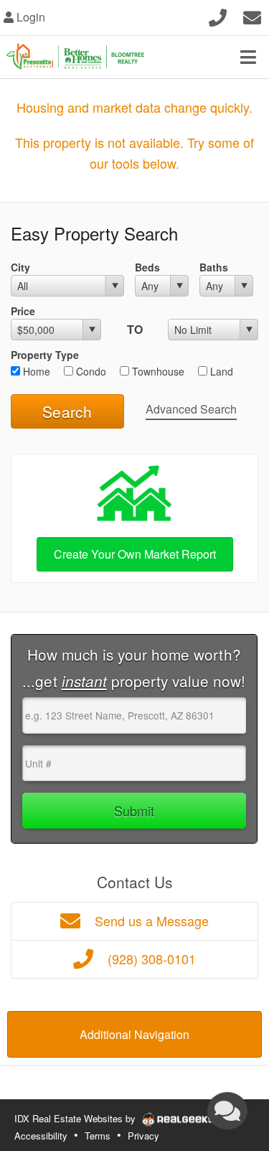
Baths (213, 267)
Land (220, 371)
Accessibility (40, 1135)
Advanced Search (191, 409)
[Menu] (248, 56)
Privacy (143, 1135)
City (20, 267)
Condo (89, 371)
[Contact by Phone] (218, 15)
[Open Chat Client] (227, 1110)
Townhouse (156, 371)
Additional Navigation (134, 1034)
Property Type (45, 355)
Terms (97, 1135)
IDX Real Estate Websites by (76, 1118)
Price (23, 311)
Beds (147, 267)
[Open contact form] (252, 15)
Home (35, 371)
